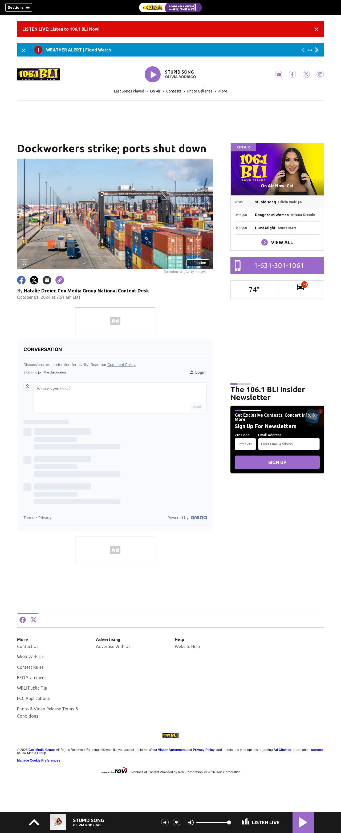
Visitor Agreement (172, 750)
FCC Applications (33, 698)
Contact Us (28, 646)
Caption (198, 263)
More (222, 91)
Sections (15, 7)
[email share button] (47, 280)
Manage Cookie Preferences (38, 760)
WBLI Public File (32, 688)
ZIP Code (242, 435)
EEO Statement (31, 677)
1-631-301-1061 (279, 265)
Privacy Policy (204, 750)
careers (317, 750)
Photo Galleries (200, 91)
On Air (155, 91)
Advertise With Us (113, 646)
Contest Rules (30, 667)
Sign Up (277, 462)
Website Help (187, 646)
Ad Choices (282, 750)
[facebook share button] (21, 280)
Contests (173, 91)
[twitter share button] (34, 280)
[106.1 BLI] (170, 7)
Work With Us (30, 656)
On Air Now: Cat (277, 185)
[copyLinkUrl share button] (59, 280)
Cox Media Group (42, 750)
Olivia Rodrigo (180, 77)
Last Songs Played (129, 91)
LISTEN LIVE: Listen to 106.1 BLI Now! (60, 29)
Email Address (270, 435)
